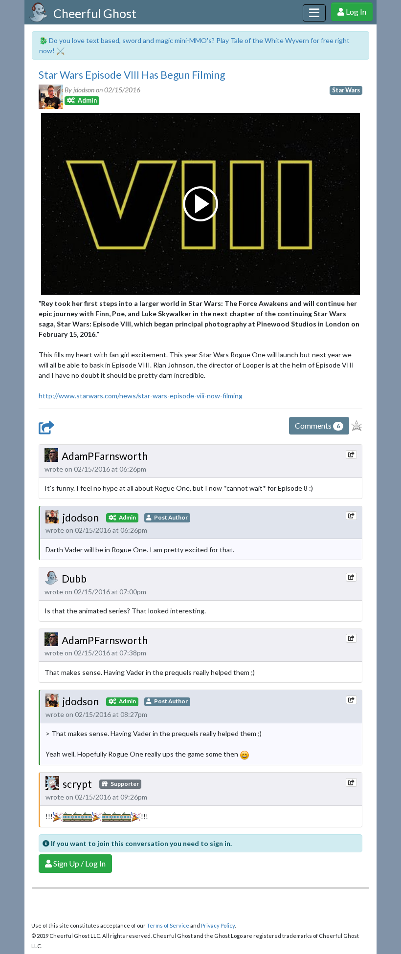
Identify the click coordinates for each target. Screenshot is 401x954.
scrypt (77, 784)
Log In (355, 11)
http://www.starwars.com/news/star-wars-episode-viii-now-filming (141, 395)
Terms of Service (168, 925)
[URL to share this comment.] (351, 454)
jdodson (81, 517)
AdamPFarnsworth (105, 456)
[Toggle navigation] (314, 13)
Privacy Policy (218, 925)
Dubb (74, 578)
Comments (317, 425)
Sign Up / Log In (79, 863)
